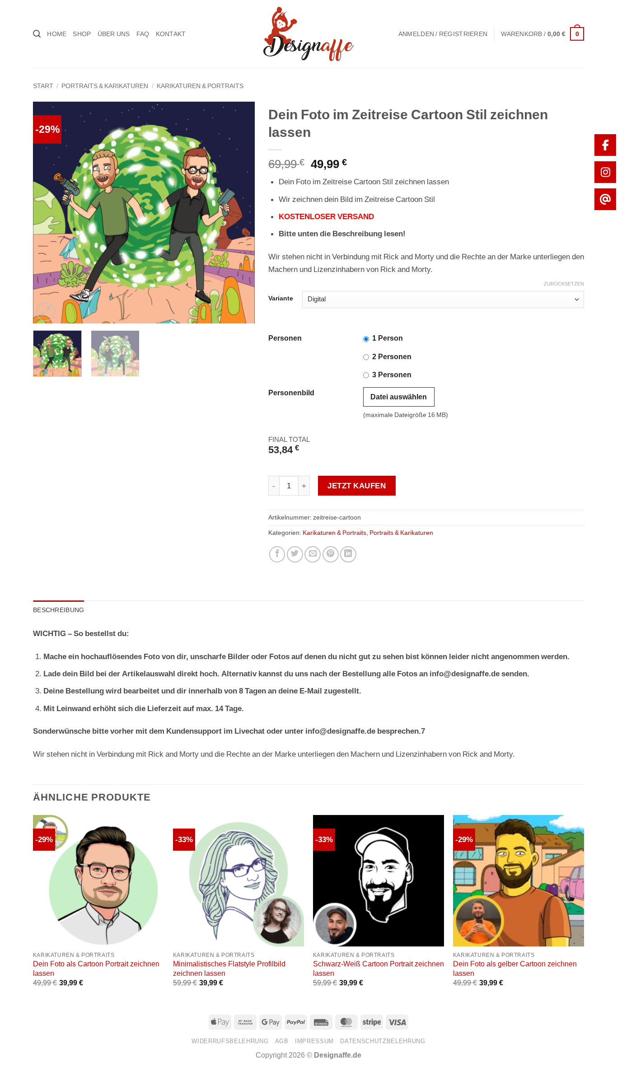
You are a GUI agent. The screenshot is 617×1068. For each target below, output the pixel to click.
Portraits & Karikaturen (104, 85)
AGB (282, 1041)
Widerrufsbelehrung (230, 1041)
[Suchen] (37, 34)
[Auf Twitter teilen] (295, 554)
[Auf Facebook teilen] (277, 554)
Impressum (314, 1041)
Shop (82, 33)
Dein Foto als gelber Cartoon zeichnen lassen (515, 968)
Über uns (114, 33)
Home (56, 33)
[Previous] (49, 212)
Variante (280, 298)
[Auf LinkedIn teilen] (348, 554)
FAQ (143, 33)
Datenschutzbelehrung (382, 1041)
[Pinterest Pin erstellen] (331, 554)
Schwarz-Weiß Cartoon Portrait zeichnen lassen (378, 968)
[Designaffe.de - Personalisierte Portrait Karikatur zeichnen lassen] (308, 34)
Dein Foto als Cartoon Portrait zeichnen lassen (96, 968)
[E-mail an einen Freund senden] (312, 554)
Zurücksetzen (564, 284)
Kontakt (171, 33)
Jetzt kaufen (356, 485)
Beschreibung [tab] (58, 610)
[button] (442, 34)
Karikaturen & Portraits (200, 85)
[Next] (239, 212)
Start (43, 85)
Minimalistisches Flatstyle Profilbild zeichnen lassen (229, 968)
